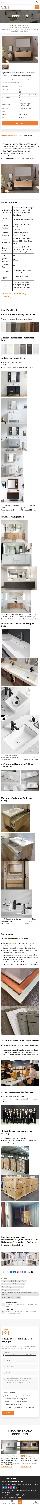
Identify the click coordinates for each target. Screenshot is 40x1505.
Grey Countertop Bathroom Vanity (13, 1284)
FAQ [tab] (21, 136)
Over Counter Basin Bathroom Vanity (14, 1281)
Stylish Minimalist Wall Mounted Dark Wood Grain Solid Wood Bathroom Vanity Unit (20, 1355)
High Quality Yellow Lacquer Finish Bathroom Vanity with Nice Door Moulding (29, 1458)
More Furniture (30, 1407)
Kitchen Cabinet (10, 1396)
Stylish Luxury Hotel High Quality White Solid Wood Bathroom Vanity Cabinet (9, 1458)
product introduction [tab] (9, 136)
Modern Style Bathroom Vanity (19, 27)
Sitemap (10, 1495)
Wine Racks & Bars (21, 1402)
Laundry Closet (22, 1399)
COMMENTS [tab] (28, 136)
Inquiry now (19, 123)
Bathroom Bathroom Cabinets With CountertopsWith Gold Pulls (19, 1293)
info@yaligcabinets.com (15, 1482)
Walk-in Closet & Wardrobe (26, 1396)
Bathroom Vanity (23, 25)
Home (14, 25)
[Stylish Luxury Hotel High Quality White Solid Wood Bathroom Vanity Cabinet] (10, 1447)
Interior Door (9, 1402)
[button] (36, 1456)
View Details (5, 1466)
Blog (4, 1495)
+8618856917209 (10, 1479)
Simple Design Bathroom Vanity (12, 1287)
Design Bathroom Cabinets (10, 1290)
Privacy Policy (22, 1495)
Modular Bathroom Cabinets (11, 1297)
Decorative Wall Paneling (13, 1404)
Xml (15, 1495)
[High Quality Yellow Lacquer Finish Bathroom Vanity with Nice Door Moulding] (29, 1447)
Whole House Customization (14, 1407)
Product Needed (9, 1392)
